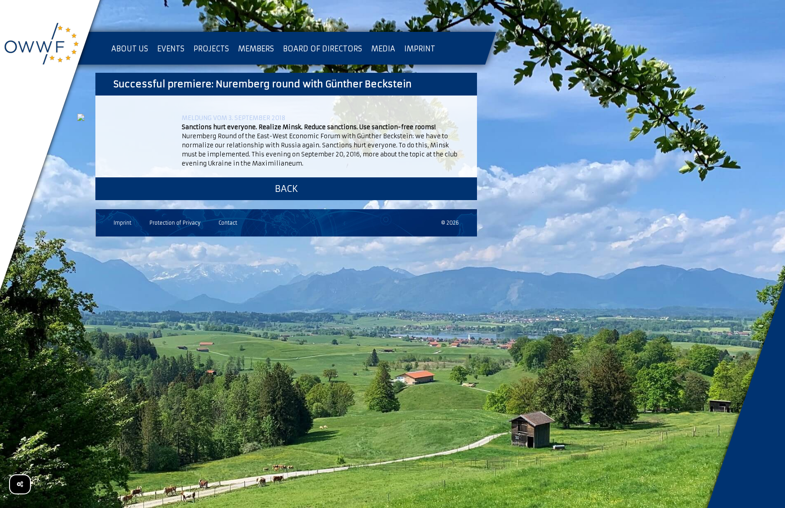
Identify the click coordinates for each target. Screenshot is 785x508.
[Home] (50, 45)
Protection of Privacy (174, 223)
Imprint (122, 223)
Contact (228, 223)
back (286, 188)
